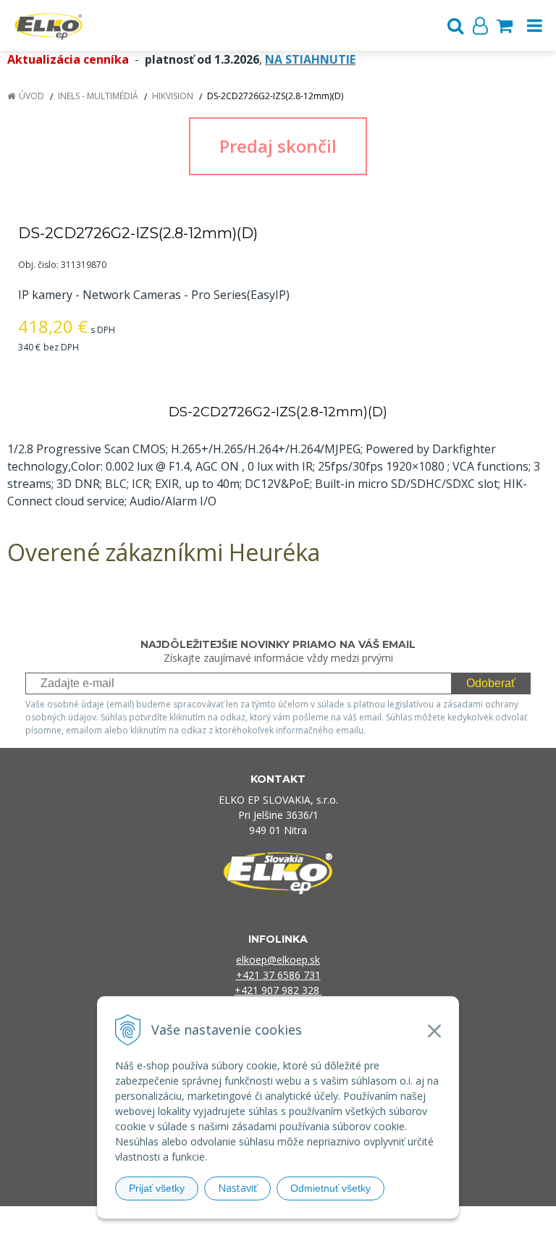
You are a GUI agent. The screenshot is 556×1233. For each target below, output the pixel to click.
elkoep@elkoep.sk (278, 960)
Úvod (31, 96)
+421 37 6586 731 (278, 975)
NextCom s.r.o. (426, 1219)
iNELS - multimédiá (98, 96)
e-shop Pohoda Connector (333, 1219)
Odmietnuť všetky (330, 1188)
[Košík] (504, 25)
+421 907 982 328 (278, 990)
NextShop (252, 1219)
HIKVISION (172, 96)
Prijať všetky (157, 1188)
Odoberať (490, 683)
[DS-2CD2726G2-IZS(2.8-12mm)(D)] (278, 146)
